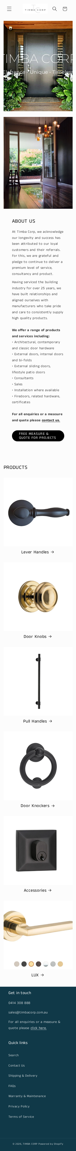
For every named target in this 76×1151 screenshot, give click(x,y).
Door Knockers (35, 806)
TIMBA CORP (30, 1144)
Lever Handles (35, 552)
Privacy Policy (19, 1106)
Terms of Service (21, 1117)
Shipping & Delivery (23, 1075)
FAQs (12, 1086)
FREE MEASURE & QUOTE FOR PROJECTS (37, 435)
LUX (35, 975)
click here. (39, 1028)
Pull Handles (35, 721)
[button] (9, 9)
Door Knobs (35, 637)
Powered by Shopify (50, 1144)
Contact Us (16, 1065)
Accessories (35, 890)
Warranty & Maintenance (27, 1096)
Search (13, 1055)
